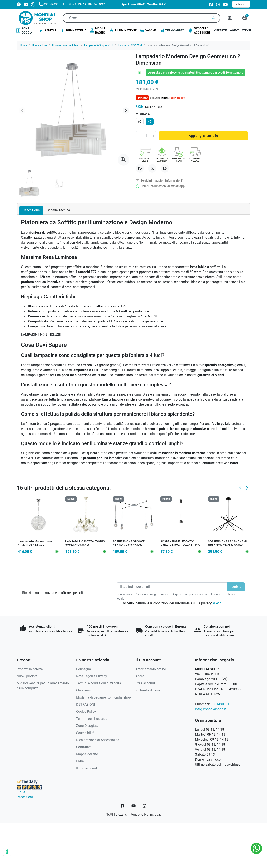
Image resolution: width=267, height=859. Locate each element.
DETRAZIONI (85, 704)
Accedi (140, 676)
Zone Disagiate (87, 726)
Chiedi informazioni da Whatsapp (162, 186)
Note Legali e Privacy (91, 676)
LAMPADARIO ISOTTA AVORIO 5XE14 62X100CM (85, 543)
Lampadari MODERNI (130, 45)
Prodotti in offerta (30, 669)
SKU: (139, 107)
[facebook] (211, 4)
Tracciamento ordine (151, 669)
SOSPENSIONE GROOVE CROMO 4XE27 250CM (129, 543)
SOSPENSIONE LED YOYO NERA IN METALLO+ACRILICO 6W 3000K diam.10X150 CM (180, 545)
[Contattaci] (26, 4)
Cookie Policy (86, 712)
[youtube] (225, 4)
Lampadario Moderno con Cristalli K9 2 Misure (35, 543)
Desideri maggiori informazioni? (160, 181)
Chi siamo (83, 690)
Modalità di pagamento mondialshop (103, 697)
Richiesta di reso (148, 690)
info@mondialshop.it (210, 709)
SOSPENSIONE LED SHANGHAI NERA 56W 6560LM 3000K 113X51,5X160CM (228, 545)
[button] (244, 18)
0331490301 (220, 704)
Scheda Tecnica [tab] (58, 210)
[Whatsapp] (33, 4)
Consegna (83, 669)
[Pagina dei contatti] (19, 4)
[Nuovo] (86, 517)
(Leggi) (218, 603)
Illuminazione (39, 45)
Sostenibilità (85, 733)
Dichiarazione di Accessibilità (97, 740)
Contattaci (83, 747)
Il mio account (86, 768)
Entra (80, 761)
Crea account (145, 683)
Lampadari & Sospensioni (98, 45)
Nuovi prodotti (27, 676)
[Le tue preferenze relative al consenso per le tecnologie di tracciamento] (7, 852)
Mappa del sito (87, 754)
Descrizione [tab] (31, 210)
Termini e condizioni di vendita (98, 683)
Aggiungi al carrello (203, 136)
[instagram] (218, 4)
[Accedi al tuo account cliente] (229, 18)
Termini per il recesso (91, 719)
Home (23, 45)
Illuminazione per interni (65, 45)
